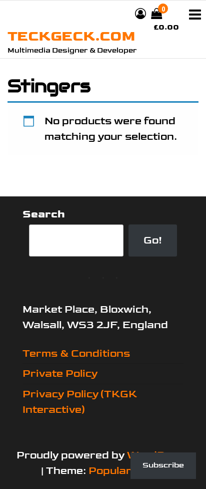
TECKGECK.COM (71, 36)
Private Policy (60, 373)
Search (43, 214)
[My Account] (140, 14)
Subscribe (163, 465)
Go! (153, 240)
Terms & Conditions (76, 353)
